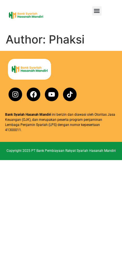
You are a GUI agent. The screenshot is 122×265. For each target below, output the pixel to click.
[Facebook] (33, 94)
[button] (97, 11)
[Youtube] (51, 94)
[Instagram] (15, 94)
